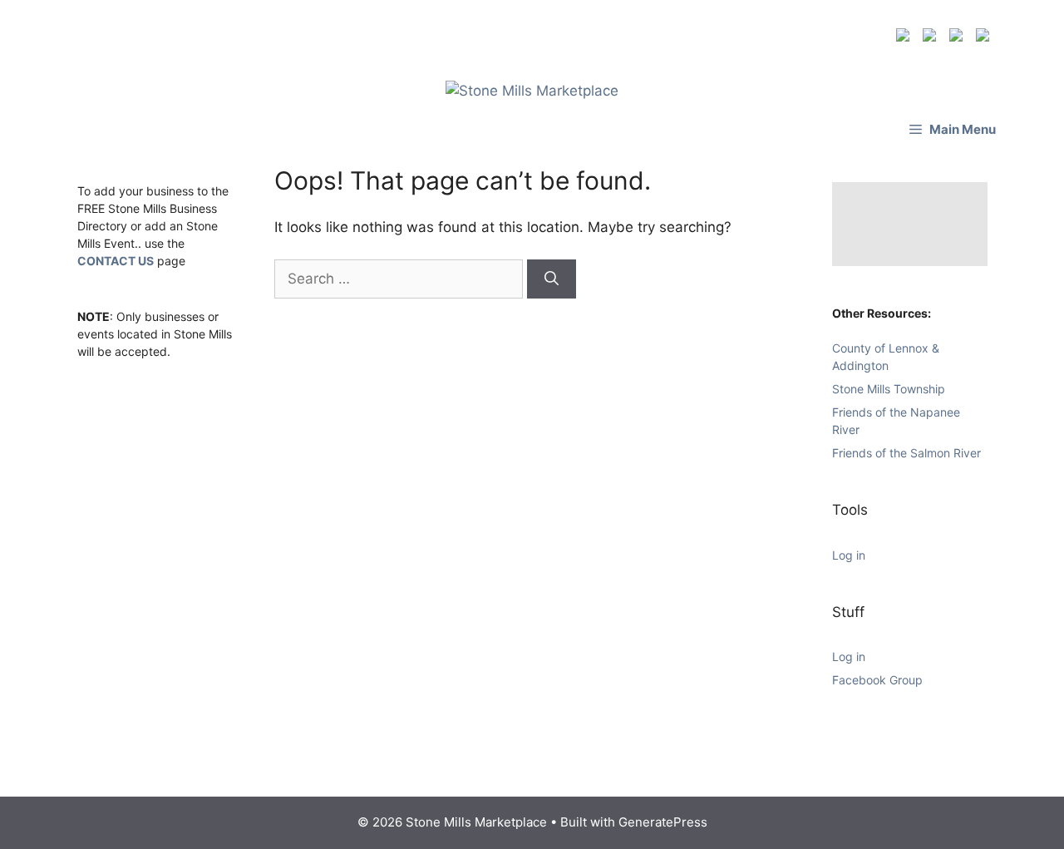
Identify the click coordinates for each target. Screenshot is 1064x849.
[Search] (551, 279)
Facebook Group (877, 680)
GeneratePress (662, 822)
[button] (953, 129)
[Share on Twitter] (933, 38)
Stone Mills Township (888, 389)
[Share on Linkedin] (959, 38)
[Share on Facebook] (906, 38)
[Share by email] (986, 38)
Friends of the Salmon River (906, 453)
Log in (848, 555)
